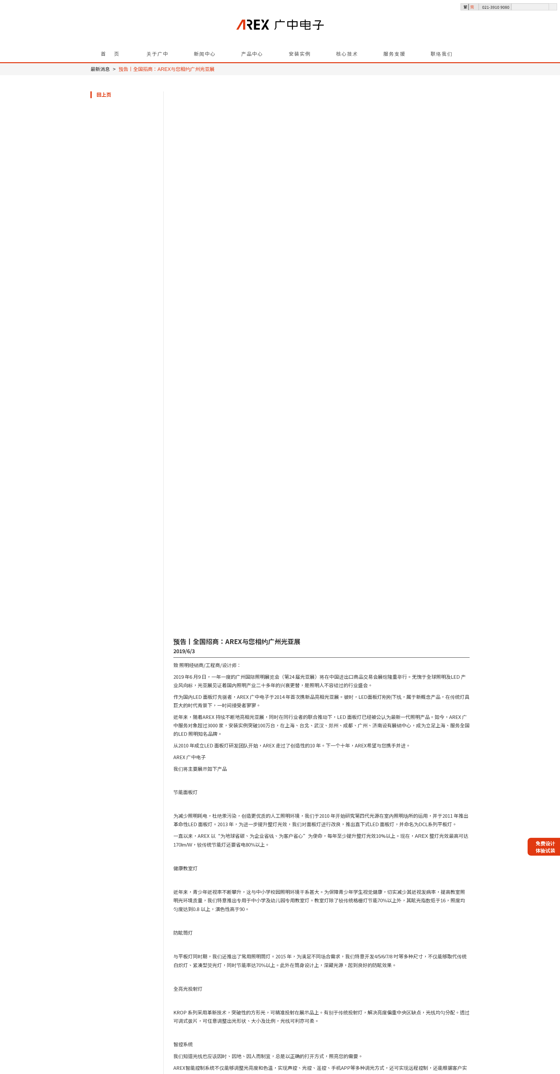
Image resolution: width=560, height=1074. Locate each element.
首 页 (110, 54)
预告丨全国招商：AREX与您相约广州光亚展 (167, 69)
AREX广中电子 (280, 36)
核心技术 (347, 54)
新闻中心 (205, 54)
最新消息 (100, 69)
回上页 (104, 95)
